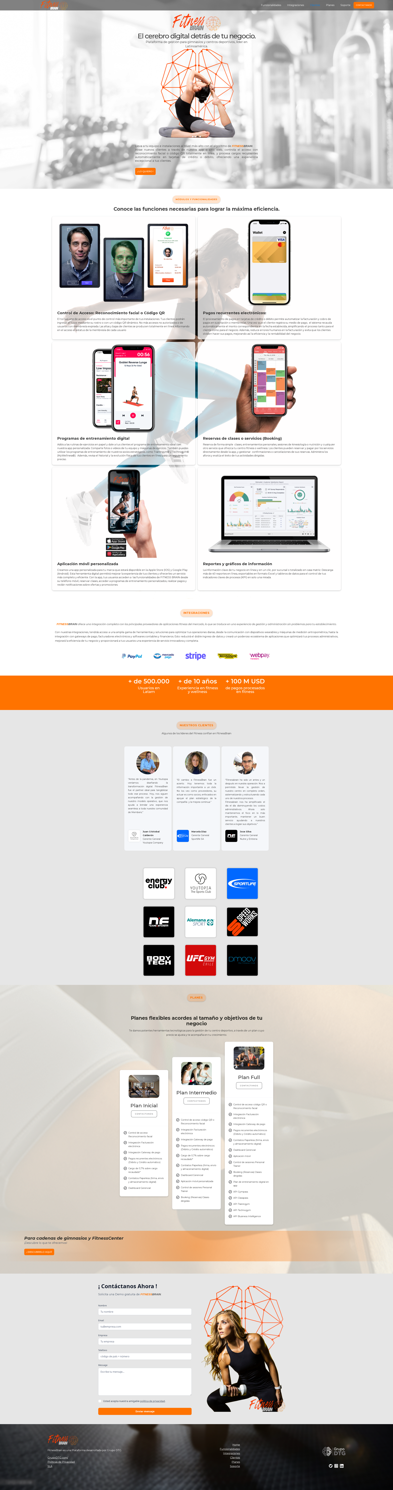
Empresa (102, 1335)
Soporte (345, 5)
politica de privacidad (152, 1401)
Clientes (315, 5)
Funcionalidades (271, 5)
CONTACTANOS (144, 1114)
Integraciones (295, 5)
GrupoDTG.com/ (58, 1457)
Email (101, 1320)
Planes (330, 5)
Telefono (102, 1350)
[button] (21, 94)
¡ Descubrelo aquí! (39, 1251)
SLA (50, 1466)
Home (236, 1444)
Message (102, 1365)
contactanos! (364, 5)
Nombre (102, 1305)
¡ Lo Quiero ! (145, 171)
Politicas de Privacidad (61, 1462)
